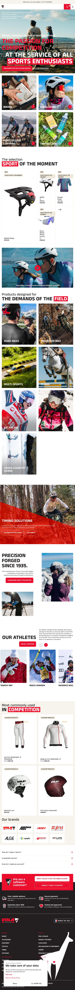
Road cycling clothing (12, 142)
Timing (4, 950)
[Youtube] (54, 962)
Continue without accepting (13, 963)
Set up (15, 983)
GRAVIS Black (9, 238)
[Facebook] (47, 962)
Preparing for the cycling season (17, 68)
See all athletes (27, 644)
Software (5, 953)
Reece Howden (37, 685)
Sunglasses (48, 107)
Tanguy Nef (6, 685)
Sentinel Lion (9, 810)
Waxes (7, 107)
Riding (45, 384)
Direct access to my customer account (52, 879)
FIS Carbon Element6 (48, 810)
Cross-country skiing (14, 469)
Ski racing (11, 427)
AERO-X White (42, 199)
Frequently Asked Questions (48, 953)
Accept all (38, 983)
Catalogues (42, 943)
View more (9, 974)
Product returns (44, 939)
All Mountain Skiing (50, 426)
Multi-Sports (13, 384)
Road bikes (11, 341)
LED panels (31, 533)
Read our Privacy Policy (13, 978)
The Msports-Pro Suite (13, 533)
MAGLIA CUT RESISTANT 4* (50, 759)
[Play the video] (37, 268)
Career (41, 950)
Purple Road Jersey (60, 199)
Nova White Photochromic (42, 234)
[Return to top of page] (71, 987)
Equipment (5, 943)
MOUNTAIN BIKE (51, 341)
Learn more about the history (19, 580)
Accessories (6, 939)
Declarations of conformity (48, 946)
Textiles (5, 946)
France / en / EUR (64, 921)
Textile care (48, 143)
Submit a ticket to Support (52, 885)
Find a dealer (43, 936)
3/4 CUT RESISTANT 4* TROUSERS (12, 758)
